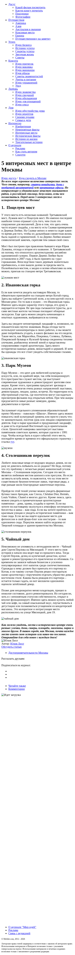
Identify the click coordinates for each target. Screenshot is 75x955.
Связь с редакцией (19, 933)
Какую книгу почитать (29, 10)
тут (12, 441)
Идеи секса (22, 104)
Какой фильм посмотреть (30, 7)
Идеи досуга (8, 178)
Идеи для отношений (28, 101)
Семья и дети (23, 120)
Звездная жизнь (24, 54)
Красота (13, 60)
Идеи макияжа (24, 66)
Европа (19, 35)
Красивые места (25, 32)
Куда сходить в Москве (32, 178)
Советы (19, 57)
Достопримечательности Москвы (28, 652)
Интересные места (26, 132)
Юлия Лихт (17, 643)
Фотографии (22, 16)
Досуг (12, 4)
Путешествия (16, 19)
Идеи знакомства (25, 92)
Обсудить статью (11, 646)
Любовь (13, 88)
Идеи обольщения (26, 98)
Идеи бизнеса (23, 45)
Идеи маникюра (25, 70)
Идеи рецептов (24, 113)
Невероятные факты (27, 129)
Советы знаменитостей (29, 76)
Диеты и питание (25, 79)
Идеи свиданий (24, 95)
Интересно (14, 123)
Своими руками (24, 117)
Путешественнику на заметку (33, 38)
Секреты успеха (24, 51)
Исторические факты (27, 135)
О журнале (14, 145)
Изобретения (23, 126)
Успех (11, 41)
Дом (10, 107)
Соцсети (20, 154)
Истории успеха (25, 48)
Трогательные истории (29, 142)
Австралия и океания (28, 29)
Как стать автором (26, 151)
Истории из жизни (26, 139)
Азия (18, 26)
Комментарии (16, 688)
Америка (20, 23)
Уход (18, 85)
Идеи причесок (24, 63)
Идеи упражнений (26, 82)
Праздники (22, 13)
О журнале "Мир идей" (22, 927)
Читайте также (17, 685)
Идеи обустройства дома (30, 110)
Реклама (20, 148)
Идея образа (22, 73)
